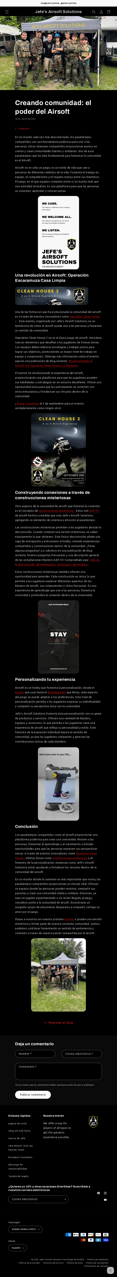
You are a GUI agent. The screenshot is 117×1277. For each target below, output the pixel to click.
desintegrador (57, 692)
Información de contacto (96, 1266)
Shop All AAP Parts (19, 1130)
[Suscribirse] (65, 1199)
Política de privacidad (29, 1263)
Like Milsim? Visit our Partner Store (20, 1147)
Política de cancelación (97, 1263)
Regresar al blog (61, 1022)
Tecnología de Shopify (73, 1259)
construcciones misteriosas (56, 510)
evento (69, 919)
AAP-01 (94, 510)
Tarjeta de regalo (18, 1176)
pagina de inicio (17, 1123)
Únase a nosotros (27, 403)
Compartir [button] (24, 128)
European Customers (20, 1157)
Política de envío (75, 1263)
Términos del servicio (53, 1263)
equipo (19, 692)
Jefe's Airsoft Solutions (50, 1259)
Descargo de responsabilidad (17, 1166)
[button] (7, 11)
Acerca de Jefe (16, 1138)
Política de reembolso (98, 1259)
